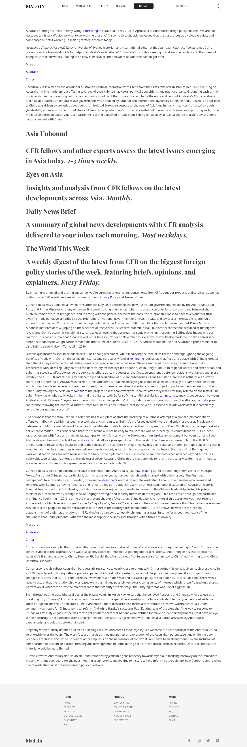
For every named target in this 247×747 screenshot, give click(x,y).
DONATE (143, 6)
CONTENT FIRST (122, 702)
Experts (103, 6)
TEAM (172, 720)
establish (90, 440)
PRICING (173, 702)
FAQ (171, 711)
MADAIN (35, 6)
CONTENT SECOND (123, 707)
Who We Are (83, 6)
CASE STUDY (70, 720)
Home (65, 6)
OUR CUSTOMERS (73, 715)
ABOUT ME (69, 707)
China (30, 79)
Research (121, 6)
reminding (137, 359)
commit (79, 391)
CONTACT (174, 715)
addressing (90, 31)
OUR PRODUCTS (122, 711)
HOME (67, 702)
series (61, 503)
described (109, 480)
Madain (34, 741)
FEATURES (174, 707)
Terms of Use (134, 297)
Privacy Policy (109, 297)
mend (104, 435)
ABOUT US (69, 711)
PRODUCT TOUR (122, 715)
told (203, 400)
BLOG (67, 724)
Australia (32, 72)
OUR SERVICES (121, 720)
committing (167, 395)
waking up (149, 471)
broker (158, 435)
